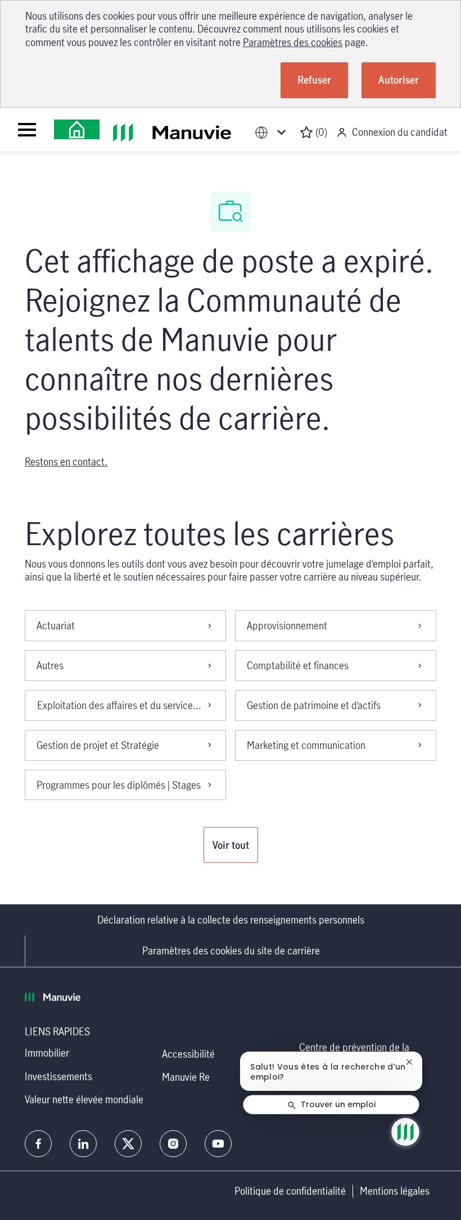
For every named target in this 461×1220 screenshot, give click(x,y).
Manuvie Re (186, 1077)
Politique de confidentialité (290, 1191)
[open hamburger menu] (26, 129)
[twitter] (128, 1143)
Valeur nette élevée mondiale (84, 1099)
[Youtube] (218, 1143)
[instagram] (173, 1143)
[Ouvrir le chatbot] (405, 1131)
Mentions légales (395, 1191)
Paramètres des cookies (292, 42)
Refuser (314, 79)
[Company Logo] (77, 129)
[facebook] (38, 1143)
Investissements (58, 1076)
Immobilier (47, 1052)
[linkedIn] (83, 1143)
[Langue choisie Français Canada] (273, 132)
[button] (231, 845)
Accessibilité (188, 1054)
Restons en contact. (66, 461)
